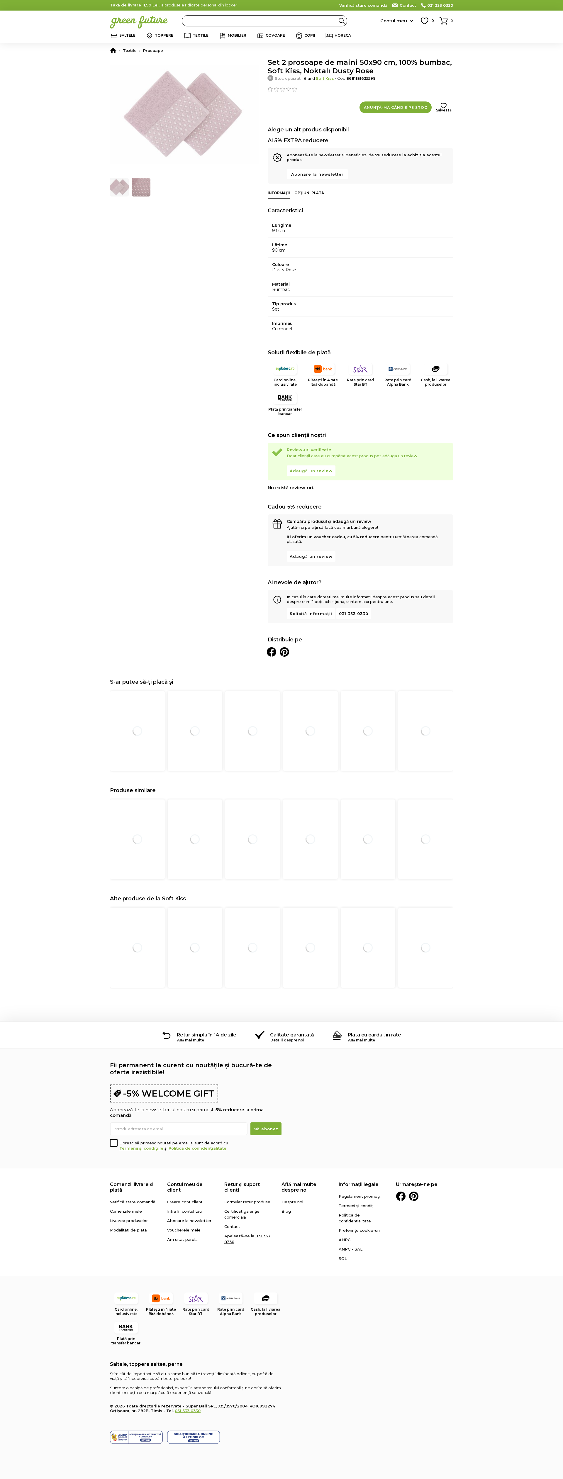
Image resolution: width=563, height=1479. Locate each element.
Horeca (343, 35)
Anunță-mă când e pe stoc (395, 107)
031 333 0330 (440, 5)
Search (341, 21)
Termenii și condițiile (141, 1148)
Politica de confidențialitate (197, 1148)
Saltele (127, 35)
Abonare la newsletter (317, 174)
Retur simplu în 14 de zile (206, 1035)
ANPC (344, 1239)
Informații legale (359, 1184)
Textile (200, 35)
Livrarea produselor (129, 1220)
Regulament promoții (360, 1196)
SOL (343, 1258)
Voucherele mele (184, 1230)
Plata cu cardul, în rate (374, 1035)
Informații (279, 193)
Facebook (401, 1196)
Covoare (275, 35)
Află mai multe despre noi (299, 1187)
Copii (309, 35)
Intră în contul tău (184, 1211)
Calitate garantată (292, 1035)
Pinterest (413, 1196)
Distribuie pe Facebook (271, 652)
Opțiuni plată (309, 193)
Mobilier (237, 35)
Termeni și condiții (356, 1205)
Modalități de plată (128, 1230)
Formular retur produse (247, 1202)
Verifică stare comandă (363, 5)
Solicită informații (311, 613)
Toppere (164, 35)
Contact (408, 5)
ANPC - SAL (350, 1249)
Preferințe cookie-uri (359, 1230)
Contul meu (393, 20)
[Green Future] (113, 50)
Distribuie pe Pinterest (284, 652)
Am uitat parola (182, 1239)
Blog (286, 1211)
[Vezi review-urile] (360, 89)
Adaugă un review (311, 470)
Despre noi (292, 1202)
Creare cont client (185, 1202)
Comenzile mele (126, 1211)
